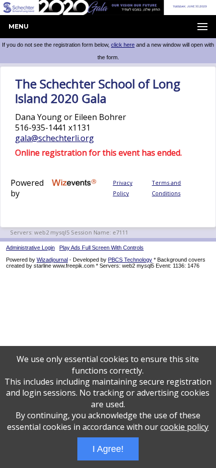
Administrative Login (30, 248)
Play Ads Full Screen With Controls (101, 248)
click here (123, 45)
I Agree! (108, 449)
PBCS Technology (130, 260)
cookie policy (184, 426)
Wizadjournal (52, 260)
